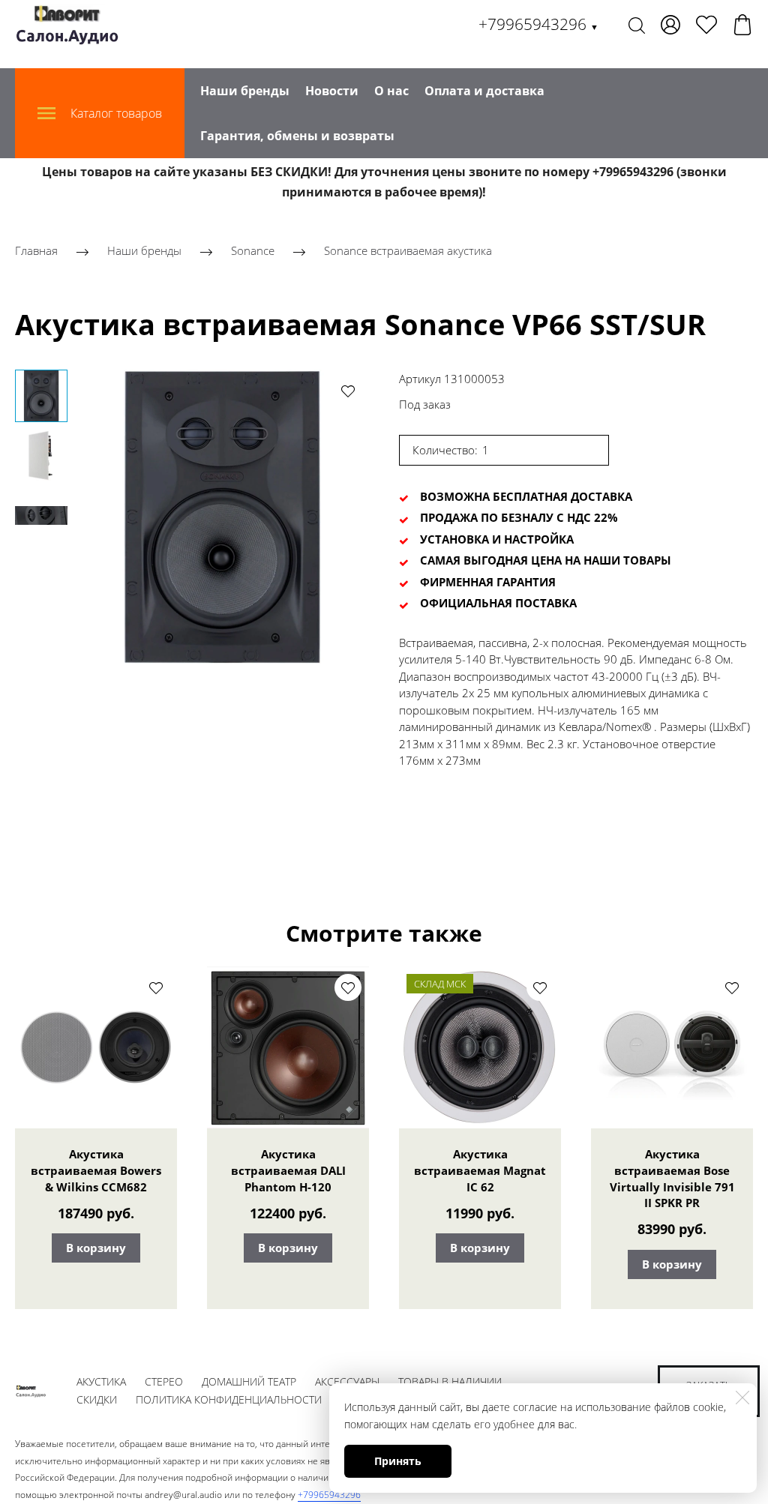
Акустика (101, 1381)
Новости (331, 90)
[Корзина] (742, 24)
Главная (36, 251)
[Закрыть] (742, 1397)
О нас (391, 90)
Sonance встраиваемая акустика (408, 251)
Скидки (96, 1399)
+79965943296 (538, 23)
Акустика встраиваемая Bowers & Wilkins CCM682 (96, 1170)
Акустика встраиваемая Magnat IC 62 (480, 1170)
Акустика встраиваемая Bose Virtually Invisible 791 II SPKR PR (672, 1178)
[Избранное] (706, 24)
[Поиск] (636, 25)
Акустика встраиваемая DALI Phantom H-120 (288, 1170)
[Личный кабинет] (670, 24)
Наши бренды (245, 90)
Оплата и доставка (484, 90)
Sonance (254, 251)
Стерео (164, 1381)
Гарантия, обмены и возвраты (297, 135)
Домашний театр (249, 1381)
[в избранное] (348, 390)
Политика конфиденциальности (229, 1399)
